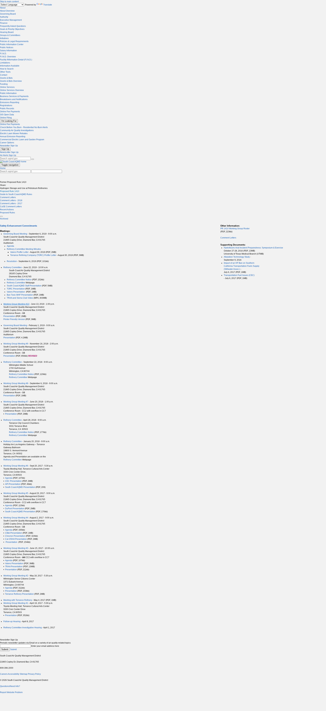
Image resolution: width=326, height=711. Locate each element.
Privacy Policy (34, 674)
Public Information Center (11, 44)
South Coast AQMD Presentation (20, 487)
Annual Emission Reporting (12, 136)
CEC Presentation (13, 481)
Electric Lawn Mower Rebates (14, 133)
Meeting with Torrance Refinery (17, 600)
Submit (4, 649)
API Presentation (13, 484)
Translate (47, 5)
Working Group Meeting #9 (15, 344)
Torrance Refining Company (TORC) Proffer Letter (33, 255)
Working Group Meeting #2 (15, 575)
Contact (3, 75)
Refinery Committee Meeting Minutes (24, 249)
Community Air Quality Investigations (17, 130)
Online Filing (6, 117)
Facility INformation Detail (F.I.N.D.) (16, 60)
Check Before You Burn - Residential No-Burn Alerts (24, 127)
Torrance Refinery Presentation (19, 594)
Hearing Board (7, 32)
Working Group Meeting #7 (15, 402)
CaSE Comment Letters (11, 206)
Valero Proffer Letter (19, 252)
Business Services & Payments (14, 96)
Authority (4, 17)
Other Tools (5, 72)
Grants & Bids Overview (11, 81)
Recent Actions (7, 209)
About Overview (7, 11)
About (2, 8)
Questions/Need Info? (10, 686)
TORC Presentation (16, 289)
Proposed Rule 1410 (9, 191)
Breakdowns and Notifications (14, 99)
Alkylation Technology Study (237, 257)
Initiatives (4, 38)
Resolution (12, 261)
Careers (3, 674)
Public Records (7, 108)
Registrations (6, 105)
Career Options (7, 142)
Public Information (8, 93)
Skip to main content (9, 1)
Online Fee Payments (10, 111)
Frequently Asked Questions (13, 26)
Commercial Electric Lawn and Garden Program (22, 139)
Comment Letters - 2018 (11, 200)
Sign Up (5, 149)
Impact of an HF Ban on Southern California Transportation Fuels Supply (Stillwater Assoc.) (242, 266)
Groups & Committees (10, 35)
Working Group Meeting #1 (15, 603)
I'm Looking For (8, 121)
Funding (4, 84)
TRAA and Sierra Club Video (20, 298)
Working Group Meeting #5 (15, 493)
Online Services (7, 87)
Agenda (10, 246)
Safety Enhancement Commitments (18, 226)
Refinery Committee (12, 267)
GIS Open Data (7, 114)
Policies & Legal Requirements (14, 41)
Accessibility (13, 674)
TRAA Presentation (14, 566)
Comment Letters (8, 197)
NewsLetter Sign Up (9, 152)
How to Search (7, 69)
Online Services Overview (12, 90)
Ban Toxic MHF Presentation (20, 295)
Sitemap (23, 674)
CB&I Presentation (13, 533)
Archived (4, 219)
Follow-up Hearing (12, 621)
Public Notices (6, 47)
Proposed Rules (7, 212)
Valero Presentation (16, 292)
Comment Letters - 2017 (11, 203)
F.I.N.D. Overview (8, 56)
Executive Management (11, 20)
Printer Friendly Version (14, 319)
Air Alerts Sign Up (8, 155)
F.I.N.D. (3, 53)
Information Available (9, 66)
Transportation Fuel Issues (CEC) (239, 275)
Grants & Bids (6, 78)
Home (3, 168)
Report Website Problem (11, 692)
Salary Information (8, 50)
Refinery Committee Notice (19, 279)
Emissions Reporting (9, 102)
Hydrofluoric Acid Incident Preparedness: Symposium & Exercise (253, 248)
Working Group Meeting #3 (15, 548)
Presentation (9, 316)
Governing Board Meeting (15, 234)
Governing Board (8, 14)
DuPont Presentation (14, 508)
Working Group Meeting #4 (15, 518)
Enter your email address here (45, 646)
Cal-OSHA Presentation (16, 539)
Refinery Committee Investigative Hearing (22, 627)
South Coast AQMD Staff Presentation (24, 286)
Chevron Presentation (15, 536)
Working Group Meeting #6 (15, 466)
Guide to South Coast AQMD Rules (16, 194)
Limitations (5, 63)
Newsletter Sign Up (9, 145)
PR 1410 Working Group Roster (235, 228)
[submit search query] (32, 159)
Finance (3, 23)
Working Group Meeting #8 (15, 383)
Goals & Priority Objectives (12, 29)
